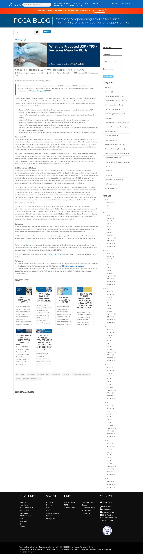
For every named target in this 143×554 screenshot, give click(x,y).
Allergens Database (52, 513)
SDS (47, 508)
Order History (24, 505)
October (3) (110, 355)
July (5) (109, 270)
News (21, 524)
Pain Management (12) (112, 136)
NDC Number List (25, 516)
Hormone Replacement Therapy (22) (116, 127)
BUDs (22, 374)
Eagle (27, 245)
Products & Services (62, 3)
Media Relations (107, 515)
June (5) (109, 381)
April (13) (109, 452)
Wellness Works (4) (111, 184)
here (34, 241)
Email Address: (109, 47)
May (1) (109, 208)
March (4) (109, 411)
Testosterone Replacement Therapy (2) (117, 162)
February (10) (111, 446)
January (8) (110, 443)
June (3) (109, 305)
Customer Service (108, 512)
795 (17, 374)
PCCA (52, 73)
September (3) (111, 466)
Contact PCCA (24, 513)
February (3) (110, 370)
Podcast (22, 527)
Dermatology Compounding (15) (115, 114)
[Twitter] (101, 502)
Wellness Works (69, 508)
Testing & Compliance (22, 378)
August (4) (110, 273)
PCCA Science (125, 3)
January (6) (110, 215)
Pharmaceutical (76, 374)
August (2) (110, 235)
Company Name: (108, 69)
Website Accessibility (71, 549)
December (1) (111, 246)
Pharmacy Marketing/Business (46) (115, 149)
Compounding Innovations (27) (114, 96)
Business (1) (109, 92)
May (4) (109, 379)
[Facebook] (103, 502)
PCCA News (58, 6)
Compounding (31, 374)
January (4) (110, 291)
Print (47, 32)
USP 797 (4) (108, 171)
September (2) (111, 238)
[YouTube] (106, 502)
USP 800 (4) (108, 175)
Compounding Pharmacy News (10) (116, 100)
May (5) (109, 265)
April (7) (109, 414)
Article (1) (108, 87)
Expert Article (56, 374)
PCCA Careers (86, 513)
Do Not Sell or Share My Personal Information (95, 549)
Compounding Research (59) (114, 105)
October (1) (110, 241)
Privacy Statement (37, 549)
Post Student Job (89, 508)
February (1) (110, 203)
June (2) (109, 229)
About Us (69, 6)
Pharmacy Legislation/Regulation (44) (116, 144)
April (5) (109, 262)
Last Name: (109, 62)
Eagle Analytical (69, 502)
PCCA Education (99, 3)
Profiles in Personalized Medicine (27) (117, 153)
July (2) (109, 346)
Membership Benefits (81, 3)
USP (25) (107, 166)
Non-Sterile (65, 374)
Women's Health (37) (111, 188)
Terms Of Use (24, 549)
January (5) (110, 253)
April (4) (109, 224)
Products (49, 505)
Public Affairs (23, 521)
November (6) (111, 396)
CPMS (21, 519)
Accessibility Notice (86, 547)
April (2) (109, 338)
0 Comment (32, 73)
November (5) (111, 319)
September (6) (111, 314)
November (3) (111, 434)
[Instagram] (109, 502)
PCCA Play (22, 502)
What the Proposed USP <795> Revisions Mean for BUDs (49, 69)
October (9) (110, 482)
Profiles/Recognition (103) (113, 158)
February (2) (110, 218)
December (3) (111, 284)
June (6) (109, 420)
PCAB (66, 505)
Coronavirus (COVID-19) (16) (113, 109)
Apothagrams (24, 510)
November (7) (111, 281)
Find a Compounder (26, 508)
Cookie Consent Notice (53, 549)
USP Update (113, 3)
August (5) (110, 311)
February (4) (110, 256)
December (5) (111, 487)
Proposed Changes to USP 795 (40, 91)
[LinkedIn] (111, 502)
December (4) (111, 322)
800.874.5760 (106, 510)
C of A (48, 510)
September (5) (111, 390)
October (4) (110, 279)
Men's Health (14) (110, 131)
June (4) (109, 267)
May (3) (109, 226)
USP (16, 76)
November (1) (111, 243)
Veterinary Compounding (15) (114, 180)
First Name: (109, 55)
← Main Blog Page (19, 40)
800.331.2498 (106, 507)
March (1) (109, 205)
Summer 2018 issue (55, 254)
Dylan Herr (40, 374)
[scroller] (139, 551)
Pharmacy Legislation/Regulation (87, 73)
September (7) (111, 428)
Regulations (86, 374)
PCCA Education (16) (111, 140)
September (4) (111, 276)
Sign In (79, 6)
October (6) (110, 469)
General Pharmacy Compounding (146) (117, 122)
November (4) (111, 484)
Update (33, 378)
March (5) (109, 259)
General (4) (108, 118)
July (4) (109, 232)
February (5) (110, 294)
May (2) (109, 341)
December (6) (111, 436)
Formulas (49, 502)
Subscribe (108, 76)
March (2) (109, 221)
